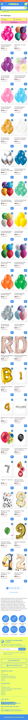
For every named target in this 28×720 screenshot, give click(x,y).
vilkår (4, 654)
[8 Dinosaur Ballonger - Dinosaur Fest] (7, 251)
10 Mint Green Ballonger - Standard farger (20, 200)
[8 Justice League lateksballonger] (7, 438)
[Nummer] (7, 500)
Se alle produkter (14, 592)
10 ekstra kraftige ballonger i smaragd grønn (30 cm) (6, 542)
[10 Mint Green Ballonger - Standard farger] (20, 189)
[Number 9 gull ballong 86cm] (20, 531)
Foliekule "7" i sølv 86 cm (7, 479)
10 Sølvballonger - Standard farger (5, 325)
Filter (5, 19)
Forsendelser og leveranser (8, 676)
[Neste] (21, 588)
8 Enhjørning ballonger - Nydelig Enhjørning (20, 263)
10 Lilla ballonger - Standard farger (5, 76)
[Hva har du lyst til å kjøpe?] (2, 4)
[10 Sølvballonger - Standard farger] (7, 313)
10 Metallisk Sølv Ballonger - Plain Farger (7, 169)
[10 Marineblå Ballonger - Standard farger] (20, 158)
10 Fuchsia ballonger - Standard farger (6, 45)
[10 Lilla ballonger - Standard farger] (7, 65)
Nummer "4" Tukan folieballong (5, 573)
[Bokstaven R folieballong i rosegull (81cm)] (7, 344)
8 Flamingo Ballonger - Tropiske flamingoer (6, 232)
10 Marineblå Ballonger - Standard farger (20, 169)
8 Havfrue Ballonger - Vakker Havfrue (19, 325)
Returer (3, 679)
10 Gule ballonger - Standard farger (19, 232)
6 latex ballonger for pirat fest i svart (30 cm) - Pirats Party (20, 449)
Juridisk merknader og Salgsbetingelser (11, 688)
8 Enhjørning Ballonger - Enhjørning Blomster (20, 76)
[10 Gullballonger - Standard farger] (7, 127)
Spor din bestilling (15, 665)
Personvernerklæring (6, 690)
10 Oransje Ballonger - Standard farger (6, 294)
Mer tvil (3, 680)
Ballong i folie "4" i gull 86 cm (7, 418)
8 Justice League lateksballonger (5, 449)
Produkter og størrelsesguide (8, 677)
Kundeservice (15, 660)
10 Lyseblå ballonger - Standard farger (19, 107)
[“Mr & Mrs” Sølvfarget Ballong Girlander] (20, 407)
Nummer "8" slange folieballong (19, 511)
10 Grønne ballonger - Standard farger (19, 294)
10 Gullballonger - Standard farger (5, 138)
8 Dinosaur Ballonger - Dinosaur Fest (6, 263)
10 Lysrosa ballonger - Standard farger (6, 107)
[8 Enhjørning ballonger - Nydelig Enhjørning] (20, 251)
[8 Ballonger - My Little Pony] (20, 34)
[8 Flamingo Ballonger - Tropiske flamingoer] (7, 220)
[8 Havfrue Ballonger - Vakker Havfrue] (20, 313)
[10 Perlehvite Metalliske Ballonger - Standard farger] (20, 127)
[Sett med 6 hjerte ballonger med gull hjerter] (20, 469)
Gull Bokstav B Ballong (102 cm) (6, 387)
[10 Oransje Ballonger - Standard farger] (7, 282)
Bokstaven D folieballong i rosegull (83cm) (20, 356)
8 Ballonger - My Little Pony (19, 45)
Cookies (3, 691)
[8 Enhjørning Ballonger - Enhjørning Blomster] (20, 65)
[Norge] (2, 703)
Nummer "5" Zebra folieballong (5, 511)
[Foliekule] (7, 469)
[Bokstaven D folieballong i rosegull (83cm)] (20, 344)
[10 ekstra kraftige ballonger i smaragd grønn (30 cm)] (7, 531)
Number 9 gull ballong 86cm (19, 542)
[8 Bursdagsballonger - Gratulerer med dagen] (7, 189)
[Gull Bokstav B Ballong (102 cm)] (7, 376)
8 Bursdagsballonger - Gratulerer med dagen (6, 200)
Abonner (22, 649)
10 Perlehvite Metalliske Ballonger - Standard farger (20, 138)
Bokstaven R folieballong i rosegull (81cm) (7, 356)
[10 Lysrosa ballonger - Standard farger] (7, 96)
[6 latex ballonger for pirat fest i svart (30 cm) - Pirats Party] (20, 438)
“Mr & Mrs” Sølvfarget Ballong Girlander (19, 418)
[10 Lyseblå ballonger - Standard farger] (20, 96)
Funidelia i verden (5, 687)
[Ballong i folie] (7, 407)
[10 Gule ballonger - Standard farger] (20, 220)
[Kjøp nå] (12, 53)
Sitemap (3, 693)
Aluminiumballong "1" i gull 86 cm (20, 387)
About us (3, 694)
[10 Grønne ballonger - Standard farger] (20, 282)
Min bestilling (4, 674)
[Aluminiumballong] (20, 376)
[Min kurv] (25, 4)
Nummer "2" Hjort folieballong (18, 573)
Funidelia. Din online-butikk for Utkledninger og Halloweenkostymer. (14, 4)
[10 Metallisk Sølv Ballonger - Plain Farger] (7, 158)
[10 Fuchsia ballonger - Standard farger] (7, 34)
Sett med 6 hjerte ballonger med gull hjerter (19, 480)
